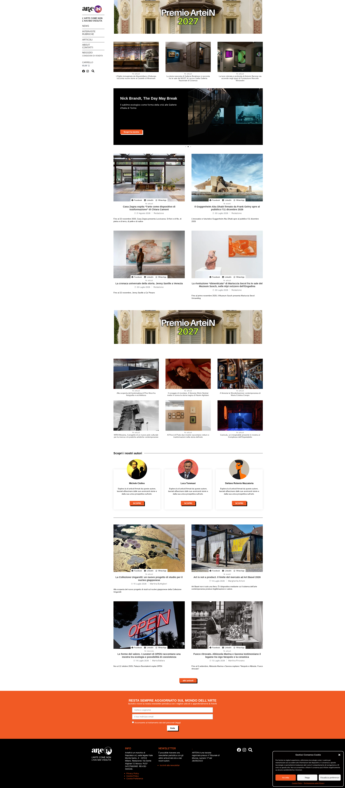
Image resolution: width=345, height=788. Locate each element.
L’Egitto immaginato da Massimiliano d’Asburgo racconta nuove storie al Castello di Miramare (136, 77)
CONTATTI (87, 47)
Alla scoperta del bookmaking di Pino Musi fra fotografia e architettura (136, 394)
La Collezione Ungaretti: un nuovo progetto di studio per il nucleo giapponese (149, 578)
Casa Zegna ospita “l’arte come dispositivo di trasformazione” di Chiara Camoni (149, 208)
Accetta (285, 777)
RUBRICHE (88, 34)
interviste (150, 651)
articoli (137, 74)
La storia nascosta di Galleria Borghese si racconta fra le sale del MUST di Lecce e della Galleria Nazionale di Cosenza (188, 78)
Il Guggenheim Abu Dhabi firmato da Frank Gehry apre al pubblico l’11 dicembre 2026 (227, 208)
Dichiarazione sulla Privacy (314, 783)
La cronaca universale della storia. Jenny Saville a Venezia (149, 283)
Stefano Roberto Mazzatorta (239, 483)
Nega (307, 777)
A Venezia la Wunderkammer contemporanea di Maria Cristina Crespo (240, 394)
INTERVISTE (88, 31)
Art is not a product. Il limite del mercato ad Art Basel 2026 (227, 577)
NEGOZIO (87, 52)
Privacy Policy (132, 773)
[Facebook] (83, 71)
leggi (178, 722)
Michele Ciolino (137, 483)
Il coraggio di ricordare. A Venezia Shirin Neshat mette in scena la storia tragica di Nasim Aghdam (188, 394)
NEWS (85, 26)
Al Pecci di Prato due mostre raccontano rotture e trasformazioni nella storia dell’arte (188, 436)
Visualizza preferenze (329, 777)
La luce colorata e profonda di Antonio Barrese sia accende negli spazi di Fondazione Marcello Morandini (240, 78)
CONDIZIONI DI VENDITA (92, 56)
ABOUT (86, 45)
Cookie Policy (297, 783)
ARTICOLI (87, 39)
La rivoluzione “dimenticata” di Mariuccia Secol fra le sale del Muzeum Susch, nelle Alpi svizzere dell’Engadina (227, 285)
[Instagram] (87, 71)
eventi (228, 204)
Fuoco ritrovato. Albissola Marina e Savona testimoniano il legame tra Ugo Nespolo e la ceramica (227, 655)
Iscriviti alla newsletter (170, 765)
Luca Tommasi (188, 483)
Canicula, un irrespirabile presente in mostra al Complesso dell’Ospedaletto (240, 436)
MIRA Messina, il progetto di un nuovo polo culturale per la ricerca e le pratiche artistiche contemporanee (136, 436)
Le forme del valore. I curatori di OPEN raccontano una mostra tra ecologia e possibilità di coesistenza (149, 655)
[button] (339, 754)
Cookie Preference (134, 778)
